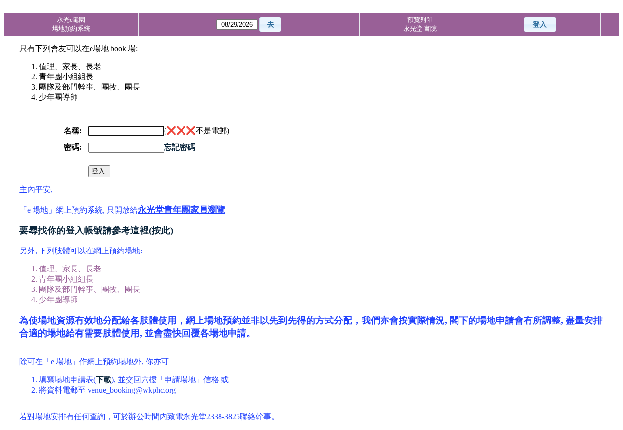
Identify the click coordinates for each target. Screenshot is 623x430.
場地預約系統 (71, 28)
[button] (270, 24)
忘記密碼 (179, 147)
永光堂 (413, 28)
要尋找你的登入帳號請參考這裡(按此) (96, 230)
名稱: (73, 130)
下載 (103, 380)
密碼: (73, 147)
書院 (430, 28)
